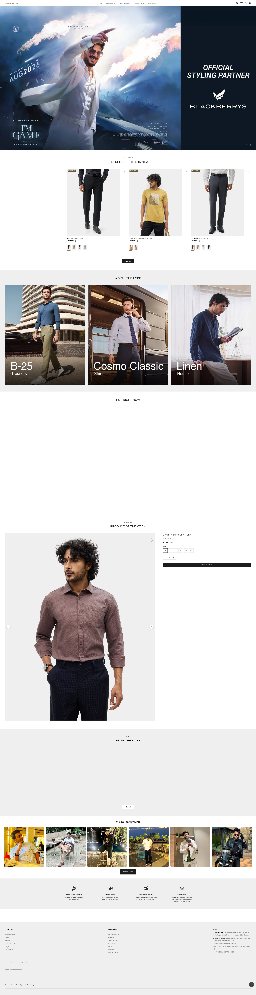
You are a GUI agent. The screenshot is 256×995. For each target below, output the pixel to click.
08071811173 (217, 946)
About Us (113, 941)
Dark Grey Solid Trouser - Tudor (200, 238)
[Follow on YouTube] (22, 962)
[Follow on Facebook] (6, 962)
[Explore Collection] (45, 335)
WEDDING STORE (124, 3)
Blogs (110, 946)
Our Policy (10, 944)
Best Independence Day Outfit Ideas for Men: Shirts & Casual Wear (33, 795)
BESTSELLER (116, 161)
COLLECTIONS (110, 3)
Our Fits (111, 937)
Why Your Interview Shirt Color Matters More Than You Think (115, 790)
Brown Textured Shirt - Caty (177, 535)
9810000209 (227, 946)
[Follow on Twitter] (11, 962)
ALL (101, 3)
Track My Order (10, 934)
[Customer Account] (250, 3)
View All (128, 261)
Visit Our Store (113, 952)
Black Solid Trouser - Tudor (75, 238)
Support (7, 940)
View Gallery (128, 872)
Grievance (111, 943)
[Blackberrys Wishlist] (241, 3)
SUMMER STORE (139, 3)
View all (128, 807)
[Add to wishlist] (125, 171)
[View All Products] (128, 78)
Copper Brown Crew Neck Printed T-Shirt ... (141, 238)
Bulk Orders (9, 949)
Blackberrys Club (114, 934)
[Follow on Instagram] (16, 962)
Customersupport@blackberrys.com (224, 943)
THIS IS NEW (139, 161)
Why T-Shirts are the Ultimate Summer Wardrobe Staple (196, 790)
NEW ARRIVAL (152, 3)
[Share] (151, 541)
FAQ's (7, 946)
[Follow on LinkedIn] (27, 962)
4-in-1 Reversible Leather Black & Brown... (17, 247)
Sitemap (111, 949)
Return (7, 937)
